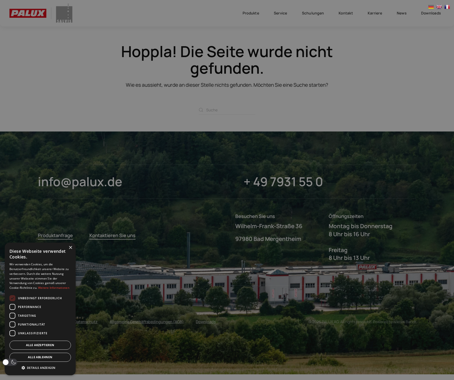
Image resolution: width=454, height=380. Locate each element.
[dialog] (40, 309)
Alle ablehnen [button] (40, 357)
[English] (439, 7)
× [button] (70, 247)
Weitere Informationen (53, 288)
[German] (431, 7)
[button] (9, 362)
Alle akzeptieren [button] (40, 345)
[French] (447, 7)
